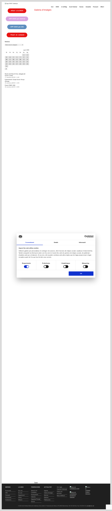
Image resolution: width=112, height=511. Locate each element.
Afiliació (20, 499)
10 (6, 59)
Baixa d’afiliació (61, 495)
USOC (57, 6)
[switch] (46, 266)
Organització (21, 495)
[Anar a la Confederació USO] (75, 488)
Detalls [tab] (56, 242)
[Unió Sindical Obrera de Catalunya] (11, 3)
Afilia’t (102, 6)
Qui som (20, 490)
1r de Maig (64, 6)
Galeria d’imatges (48, 493)
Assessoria (8, 490)
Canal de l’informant (62, 489)
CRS (6, 493)
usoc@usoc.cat (90, 505)
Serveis (81, 6)
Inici (52, 6)
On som (20, 493)
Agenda (46, 490)
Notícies (46, 495)
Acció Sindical (73, 6)
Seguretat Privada (35, 499)
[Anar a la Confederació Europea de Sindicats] (75, 497)
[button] (107, 6)
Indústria (33, 497)
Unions (20, 497)
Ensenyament (34, 494)
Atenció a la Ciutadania (34, 491)
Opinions (46, 497)
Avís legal (59, 487)
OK (81, 273)
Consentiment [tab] (29, 242)
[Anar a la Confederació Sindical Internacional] (88, 490)
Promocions (8, 497)
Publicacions (47, 499)
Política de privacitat (59, 492)
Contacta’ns (8, 499)
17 (6, 61)
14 (20, 59)
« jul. (6, 68)
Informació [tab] (82, 242)
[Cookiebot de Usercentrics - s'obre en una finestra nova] (85, 236)
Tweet (36, 482)
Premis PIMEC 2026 (10, 85)
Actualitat (88, 6)
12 (13, 59)
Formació (95, 6)
